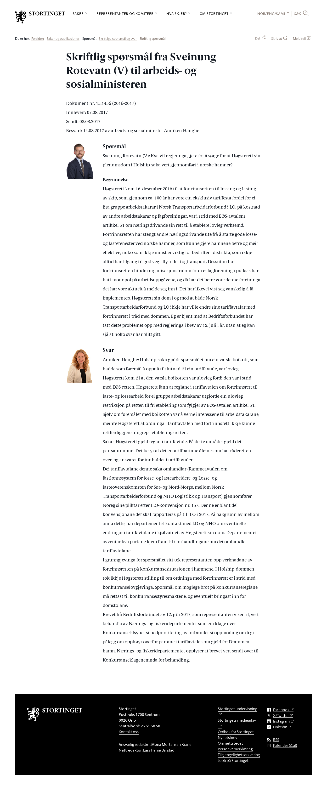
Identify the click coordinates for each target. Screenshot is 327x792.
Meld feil (299, 38)
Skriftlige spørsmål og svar (118, 38)
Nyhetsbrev (227, 737)
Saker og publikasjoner (63, 38)
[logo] (40, 17)
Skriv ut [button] (276, 38)
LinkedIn (280, 727)
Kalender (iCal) (285, 745)
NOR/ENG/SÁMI (271, 13)
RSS (276, 740)
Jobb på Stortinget (233, 760)
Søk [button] (297, 13)
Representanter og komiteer (125, 13)
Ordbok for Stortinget (236, 731)
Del (257, 38)
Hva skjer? (176, 13)
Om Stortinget (214, 13)
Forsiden (37, 38)
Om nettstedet (230, 743)
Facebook (281, 710)
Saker (78, 13)
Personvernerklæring (235, 749)
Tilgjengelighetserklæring (239, 754)
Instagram (281, 721)
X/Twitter (281, 715)
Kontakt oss (129, 731)
